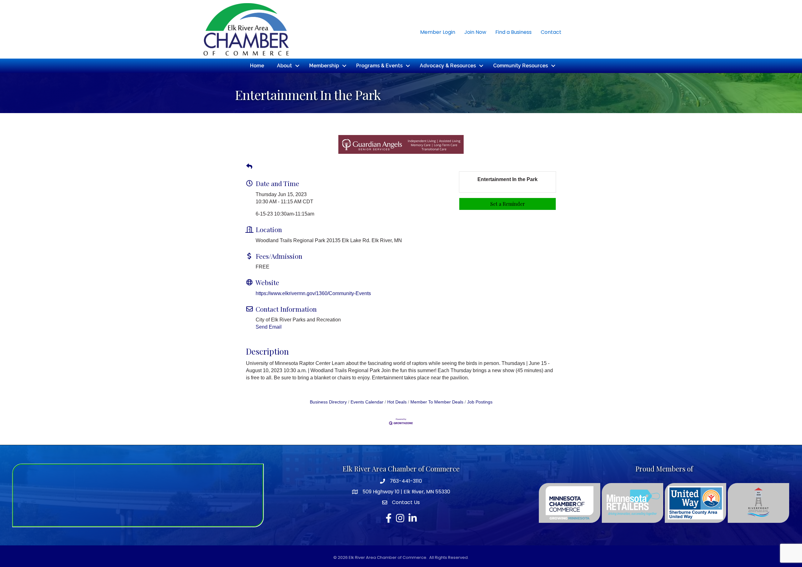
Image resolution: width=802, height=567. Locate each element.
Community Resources (520, 66)
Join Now (475, 32)
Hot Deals (397, 402)
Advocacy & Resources (448, 66)
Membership (324, 66)
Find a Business (513, 32)
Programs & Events (379, 66)
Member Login (437, 32)
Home (257, 66)
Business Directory (328, 402)
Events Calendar (367, 402)
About (284, 66)
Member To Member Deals (436, 402)
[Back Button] (249, 166)
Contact (551, 32)
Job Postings (479, 402)
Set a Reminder (507, 203)
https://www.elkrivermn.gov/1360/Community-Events (313, 293)
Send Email (269, 327)
